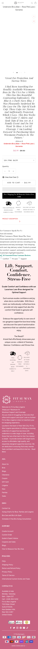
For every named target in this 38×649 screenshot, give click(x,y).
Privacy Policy (7, 572)
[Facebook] (11, 627)
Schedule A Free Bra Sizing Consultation (16, 519)
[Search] (32, 3)
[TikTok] (27, 627)
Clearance (5, 475)
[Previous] (13, 72)
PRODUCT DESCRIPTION (10, 219)
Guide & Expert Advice (10, 538)
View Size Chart (11, 177)
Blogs (4, 471)
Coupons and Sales (9, 542)
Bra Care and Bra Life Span (12, 515)
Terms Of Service (8, 575)
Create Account (7, 531)
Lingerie (5, 485)
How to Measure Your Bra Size (13, 549)
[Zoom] (34, 16)
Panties (4, 492)
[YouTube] (24, 627)
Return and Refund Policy (11, 568)
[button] (19, 189)
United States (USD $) (18, 646)
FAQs (4, 561)
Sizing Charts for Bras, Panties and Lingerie (18, 512)
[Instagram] (17, 627)
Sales (4, 496)
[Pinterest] (21, 627)
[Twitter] (14, 627)
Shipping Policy (7, 565)
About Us (5, 464)
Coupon (4, 478)
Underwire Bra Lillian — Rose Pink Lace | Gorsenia (19, 8)
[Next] (24, 72)
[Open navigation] (3, 3)
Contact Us (6, 508)
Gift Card (5, 482)
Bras (3, 468)
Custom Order (7, 535)
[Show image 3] (21, 72)
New (3, 489)
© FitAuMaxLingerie (19, 634)
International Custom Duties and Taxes (16, 579)
